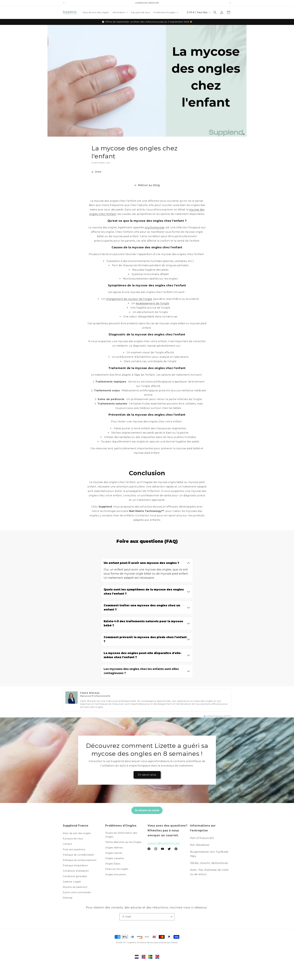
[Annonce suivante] (230, 3)
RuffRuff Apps (213, 716)
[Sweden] (150, 956)
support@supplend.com (164, 843)
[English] (157, 956)
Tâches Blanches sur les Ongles (123, 842)
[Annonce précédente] (63, 3)
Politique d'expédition (75, 865)
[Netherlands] (136, 956)
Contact (67, 844)
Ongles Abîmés (114, 847)
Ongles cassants (114, 858)
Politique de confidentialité (78, 854)
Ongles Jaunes (113, 853)
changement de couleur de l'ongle (129, 299)
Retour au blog (149, 185)
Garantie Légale (72, 881)
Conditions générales (75, 876)
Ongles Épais (112, 863)
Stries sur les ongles (116, 869)
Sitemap (67, 897)
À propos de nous (73, 838)
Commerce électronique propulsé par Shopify (157, 942)
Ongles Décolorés (115, 874)
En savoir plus (147, 774)
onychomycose (154, 227)
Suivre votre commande (77, 892)
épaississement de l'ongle (152, 303)
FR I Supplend (129, 942)
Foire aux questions (74, 849)
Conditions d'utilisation (76, 870)
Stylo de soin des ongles (77, 833)
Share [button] (98, 171)
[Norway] (143, 956)
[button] (120, 12)
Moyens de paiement (75, 887)
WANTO (227, 716)
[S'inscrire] (171, 916)
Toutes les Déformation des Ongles (121, 835)
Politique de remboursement (79, 860)
